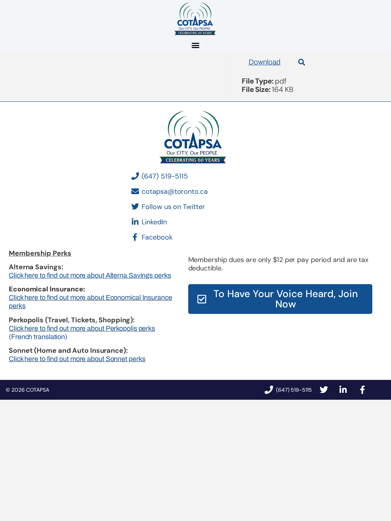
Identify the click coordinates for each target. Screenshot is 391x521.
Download (265, 62)
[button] (195, 45)
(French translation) (38, 337)
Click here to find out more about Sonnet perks (77, 359)
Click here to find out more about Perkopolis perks (82, 328)
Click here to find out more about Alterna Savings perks (90, 275)
